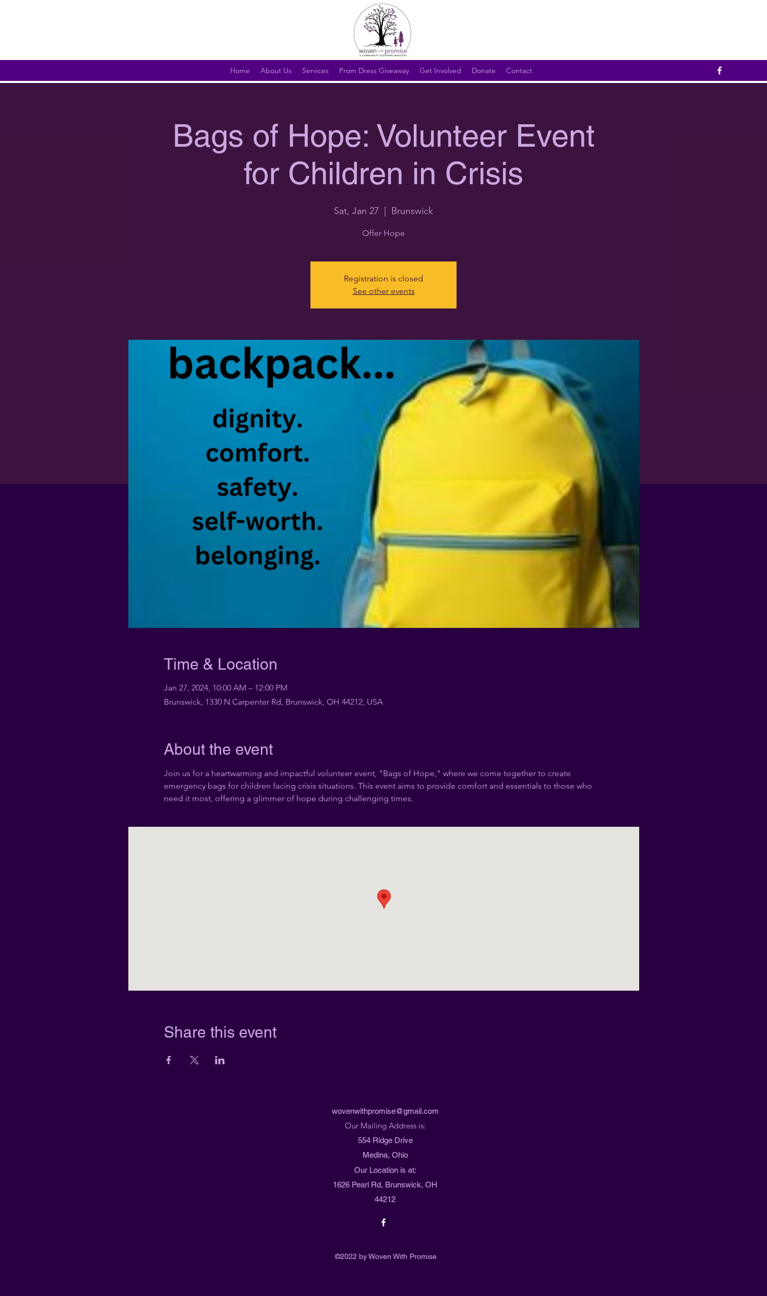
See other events (384, 291)
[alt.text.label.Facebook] (719, 70)
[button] (374, 70)
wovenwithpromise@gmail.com (385, 1111)
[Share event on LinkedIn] (220, 1060)
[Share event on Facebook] (169, 1060)
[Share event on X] (194, 1060)
